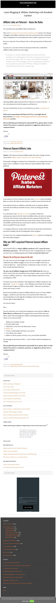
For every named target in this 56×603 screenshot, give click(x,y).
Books (4, 590)
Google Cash (15, 284)
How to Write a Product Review (11, 389)
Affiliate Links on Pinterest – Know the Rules (23, 22)
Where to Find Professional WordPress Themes (15, 415)
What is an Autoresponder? (10, 451)
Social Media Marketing (16, 141)
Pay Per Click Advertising (11, 532)
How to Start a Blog (8, 387)
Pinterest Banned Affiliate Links (17, 148)
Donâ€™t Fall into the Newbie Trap (12, 571)
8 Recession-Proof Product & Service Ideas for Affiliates (18, 583)
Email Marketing (9, 530)
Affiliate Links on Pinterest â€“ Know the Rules (26, 157)
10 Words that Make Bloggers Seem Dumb (14, 392)
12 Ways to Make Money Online (11, 562)
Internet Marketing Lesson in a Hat (12, 401)
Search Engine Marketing (12, 534)
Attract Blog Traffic (8, 527)
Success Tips (6, 552)
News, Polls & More (8, 546)
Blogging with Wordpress (10, 540)
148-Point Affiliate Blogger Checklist (12, 412)
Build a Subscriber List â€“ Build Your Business (15, 448)
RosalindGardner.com (28, 3)
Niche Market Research (9, 549)
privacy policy (25, 601)
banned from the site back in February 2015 (24, 33)
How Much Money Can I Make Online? (13, 577)
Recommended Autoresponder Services (13, 467)
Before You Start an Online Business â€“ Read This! (16, 409)
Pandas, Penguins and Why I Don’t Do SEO (14, 395)
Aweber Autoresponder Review (11, 464)
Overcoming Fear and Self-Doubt (12, 398)
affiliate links (14, 143)
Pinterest (20, 143)
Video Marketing (9, 537)
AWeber (30, 511)
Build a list (9, 328)
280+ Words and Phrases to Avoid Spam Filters (15, 457)
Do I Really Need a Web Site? (10, 568)
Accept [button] (31, 601)
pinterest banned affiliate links (31, 366)
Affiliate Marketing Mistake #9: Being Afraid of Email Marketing (19, 454)
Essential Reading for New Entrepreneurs (14, 574)
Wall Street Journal (23, 214)
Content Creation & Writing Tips (11, 543)
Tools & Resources (8, 555)
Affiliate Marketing (8, 524)
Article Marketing (10, 528)
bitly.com (35, 235)
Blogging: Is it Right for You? (10, 580)
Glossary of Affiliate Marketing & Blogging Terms (16, 417)
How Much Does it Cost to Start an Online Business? (17, 565)
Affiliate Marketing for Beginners (12, 384)
